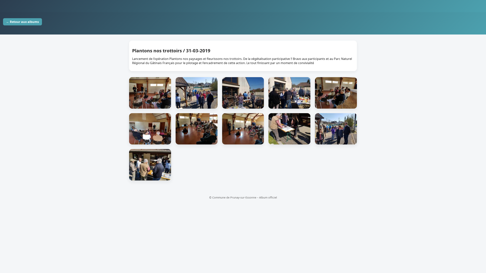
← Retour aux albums (22, 22)
